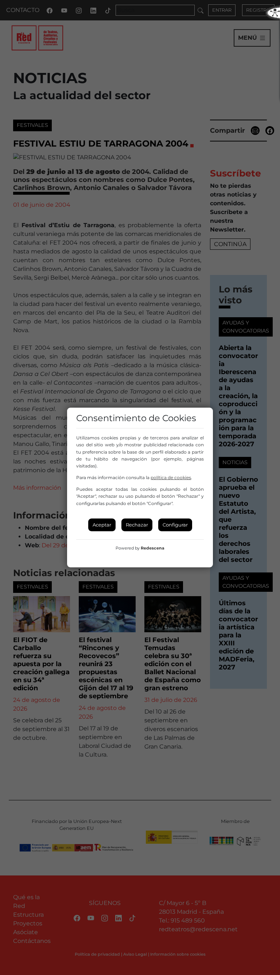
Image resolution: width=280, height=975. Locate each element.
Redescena (152, 548)
